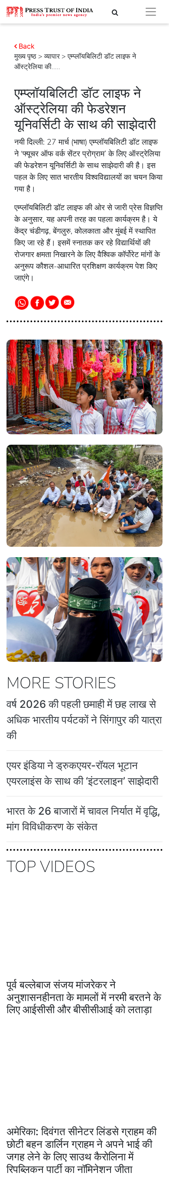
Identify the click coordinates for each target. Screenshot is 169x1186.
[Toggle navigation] (150, 11)
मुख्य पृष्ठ (25, 56)
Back (27, 46)
